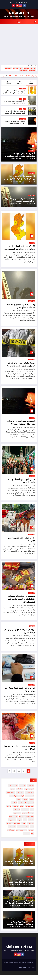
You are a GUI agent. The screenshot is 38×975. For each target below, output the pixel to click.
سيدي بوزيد (26, 68)
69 (14, 771)
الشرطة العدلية (14, 796)
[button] (2, 22)
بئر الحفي (15, 806)
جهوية (21, 98)
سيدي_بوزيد (12, 820)
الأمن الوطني (20, 792)
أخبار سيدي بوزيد (23, 70)
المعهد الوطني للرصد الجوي (26, 802)
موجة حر (31, 830)
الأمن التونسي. (30, 792)
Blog (29, 967)
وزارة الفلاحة (10, 830)
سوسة (19, 820)
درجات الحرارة (13, 816)
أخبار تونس (33, 68)
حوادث (21, 816)
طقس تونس (16, 823)
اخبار (24, 98)
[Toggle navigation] (19, 22)
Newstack (29, 962)
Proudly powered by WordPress (13, 962)
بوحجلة (9, 806)
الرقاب (22, 796)
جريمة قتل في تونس (28, 813)
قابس (32, 826)
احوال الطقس (22, 88)
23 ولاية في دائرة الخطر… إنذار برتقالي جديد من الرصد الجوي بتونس (19, 177)
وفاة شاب (26, 833)
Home (33, 967)
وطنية (30, 684)
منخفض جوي (11, 826)
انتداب (22, 806)
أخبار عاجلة (19, 789)
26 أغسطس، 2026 (28, 181)
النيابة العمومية (32, 70)
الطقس (32, 799)
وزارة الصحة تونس (21, 830)
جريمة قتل (17, 809)
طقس (23, 823)
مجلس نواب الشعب (23, 826)
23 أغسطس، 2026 (28, 752)
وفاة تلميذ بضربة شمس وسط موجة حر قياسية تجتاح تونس (20, 199)
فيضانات (9, 823)
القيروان (25, 799)
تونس (21, 68)
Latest (31, 83)
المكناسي (14, 802)
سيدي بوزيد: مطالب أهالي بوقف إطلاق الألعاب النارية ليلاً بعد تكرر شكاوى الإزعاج (21, 599)
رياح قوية (31, 820)
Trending (8, 83)
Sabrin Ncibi (4, 158)
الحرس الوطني (10, 792)
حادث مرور (15, 68)
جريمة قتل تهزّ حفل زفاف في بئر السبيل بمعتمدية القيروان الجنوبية (20, 902)
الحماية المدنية (8, 68)
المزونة (19, 799)
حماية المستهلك (29, 816)
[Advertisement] (19, 44)
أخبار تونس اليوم (12, 785)
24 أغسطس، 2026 (28, 544)
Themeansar (19, 964)
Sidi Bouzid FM (19, 13)
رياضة (24, 820)
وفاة (32, 833)
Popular (20, 83)
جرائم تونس (25, 809)
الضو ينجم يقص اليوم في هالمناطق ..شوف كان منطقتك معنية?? (19, 923)
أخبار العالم (31, 785)
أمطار (12, 789)
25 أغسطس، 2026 (17, 158)
